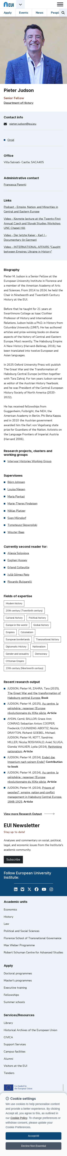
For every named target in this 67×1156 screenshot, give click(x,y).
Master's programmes (18, 980)
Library (8, 1023)
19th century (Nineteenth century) (24, 668)
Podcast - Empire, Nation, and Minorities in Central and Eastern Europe (31, 209)
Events (23, 13)
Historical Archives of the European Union (30, 1030)
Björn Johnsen (16, 482)
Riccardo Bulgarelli (19, 582)
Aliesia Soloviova (18, 553)
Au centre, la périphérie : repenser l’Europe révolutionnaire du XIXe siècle (32, 708)
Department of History (18, 103)
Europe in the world (16, 625)
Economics (10, 909)
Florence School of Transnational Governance (32, 938)
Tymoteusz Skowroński (22, 525)
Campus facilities (14, 1051)
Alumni (8, 1059)
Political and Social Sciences (21, 931)
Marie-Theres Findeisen (22, 503)
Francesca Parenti (15, 184)
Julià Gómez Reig (18, 575)
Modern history (14, 603)
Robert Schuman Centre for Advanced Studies (33, 952)
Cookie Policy (18, 1118)
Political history (37, 618)
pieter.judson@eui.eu (22, 124)
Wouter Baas (15, 532)
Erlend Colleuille (18, 567)
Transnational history (47, 639)
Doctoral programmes (18, 973)
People (56, 13)
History (8, 917)
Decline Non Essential (33, 1146)
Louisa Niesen (16, 489)
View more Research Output (23, 813)
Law (6, 924)
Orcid (10, 140)
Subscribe (13, 859)
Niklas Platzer (16, 511)
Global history (41, 625)
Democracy (41, 654)
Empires (10, 632)
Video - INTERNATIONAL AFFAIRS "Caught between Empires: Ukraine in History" (32, 249)
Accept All (33, 1136)
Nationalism (38, 646)
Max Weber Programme (19, 945)
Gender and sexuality (17, 654)
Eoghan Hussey (17, 560)
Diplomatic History (16, 646)
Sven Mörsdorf (16, 518)
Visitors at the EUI (15, 1066)
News (39, 13)
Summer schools (14, 1002)
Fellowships (11, 995)
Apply (8, 13)
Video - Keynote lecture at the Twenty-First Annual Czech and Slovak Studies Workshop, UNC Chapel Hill (32, 223)
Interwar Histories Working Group (29, 461)
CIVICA (8, 1037)
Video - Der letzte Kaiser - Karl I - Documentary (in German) (25, 237)
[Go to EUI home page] (9, 4)
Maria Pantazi (16, 496)
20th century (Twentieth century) (24, 610)
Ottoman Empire (15, 661)
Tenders (9, 1073)
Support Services (15, 1044)
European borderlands (18, 639)
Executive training (15, 988)
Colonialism (27, 632)
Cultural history (14, 618)
